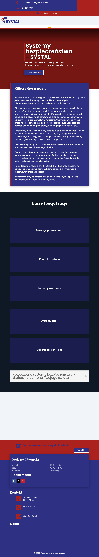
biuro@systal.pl (50, 13)
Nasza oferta (33, 72)
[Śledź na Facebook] (14, 481)
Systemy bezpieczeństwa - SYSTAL (49, 51)
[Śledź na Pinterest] (23, 481)
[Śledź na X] (18, 481)
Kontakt (80, 450)
